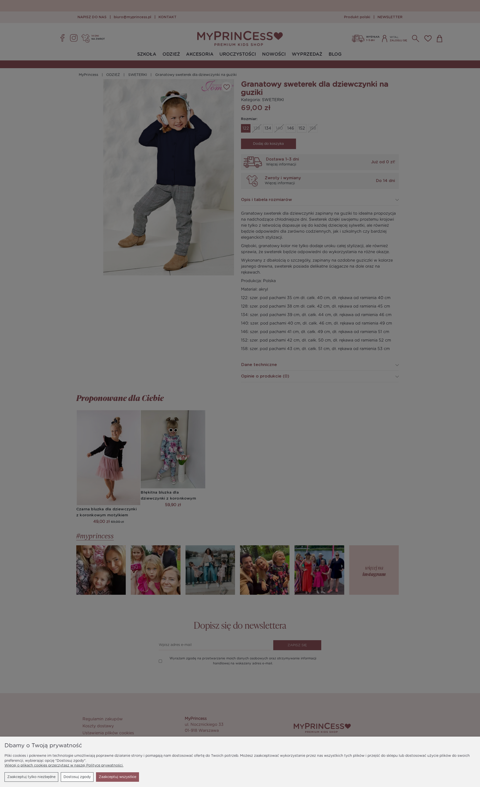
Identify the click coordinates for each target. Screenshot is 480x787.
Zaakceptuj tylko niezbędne (31, 777)
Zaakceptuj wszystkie (117, 777)
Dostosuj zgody (77, 777)
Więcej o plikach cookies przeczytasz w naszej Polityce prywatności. (64, 765)
